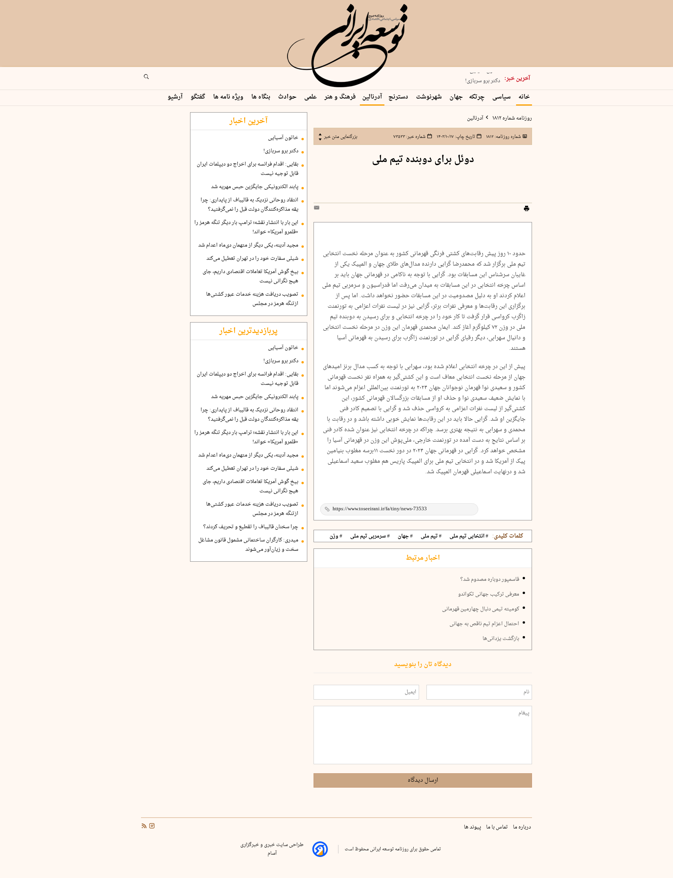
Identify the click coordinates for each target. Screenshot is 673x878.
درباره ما (522, 827)
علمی (311, 97)
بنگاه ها (261, 97)
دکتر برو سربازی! (482, 79)
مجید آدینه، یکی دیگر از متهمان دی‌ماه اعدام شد (248, 245)
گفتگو (198, 97)
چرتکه (477, 97)
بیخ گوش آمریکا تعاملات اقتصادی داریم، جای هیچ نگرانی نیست (250, 276)
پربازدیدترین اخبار (248, 331)
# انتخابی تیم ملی (468, 536)
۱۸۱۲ (503, 136)
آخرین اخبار (248, 121)
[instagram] (151, 827)
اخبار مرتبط (422, 558)
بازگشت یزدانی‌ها (501, 639)
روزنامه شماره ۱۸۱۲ (511, 118)
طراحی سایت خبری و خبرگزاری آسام (271, 849)
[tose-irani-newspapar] (348, 46)
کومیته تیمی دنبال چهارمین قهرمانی (480, 609)
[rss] (144, 827)
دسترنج (399, 97)
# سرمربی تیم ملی (370, 536)
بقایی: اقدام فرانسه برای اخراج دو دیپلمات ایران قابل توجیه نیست (247, 169)
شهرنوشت (429, 97)
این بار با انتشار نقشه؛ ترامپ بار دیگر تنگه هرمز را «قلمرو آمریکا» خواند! (246, 227)
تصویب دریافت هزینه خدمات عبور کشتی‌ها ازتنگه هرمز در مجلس (252, 299)
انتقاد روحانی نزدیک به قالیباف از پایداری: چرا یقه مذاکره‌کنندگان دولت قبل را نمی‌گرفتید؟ (249, 205)
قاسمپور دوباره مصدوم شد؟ (489, 579)
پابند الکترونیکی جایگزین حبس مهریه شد (254, 187)
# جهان (405, 536)
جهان (456, 97)
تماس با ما (497, 827)
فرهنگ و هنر (340, 97)
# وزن (335, 536)
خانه (524, 97)
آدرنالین (372, 97)
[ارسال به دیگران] (318, 209)
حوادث (288, 97)
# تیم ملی (431, 536)
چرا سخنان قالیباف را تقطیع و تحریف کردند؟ (250, 527)
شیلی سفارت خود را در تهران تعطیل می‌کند (252, 258)
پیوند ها (473, 827)
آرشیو (175, 97)
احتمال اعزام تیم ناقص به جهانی (484, 624)
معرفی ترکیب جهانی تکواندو (488, 594)
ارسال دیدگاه (423, 780)
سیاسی (502, 97)
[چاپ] (526, 209)
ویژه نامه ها (229, 97)
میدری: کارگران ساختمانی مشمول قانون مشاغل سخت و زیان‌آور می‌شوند (248, 545)
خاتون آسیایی (283, 138)
